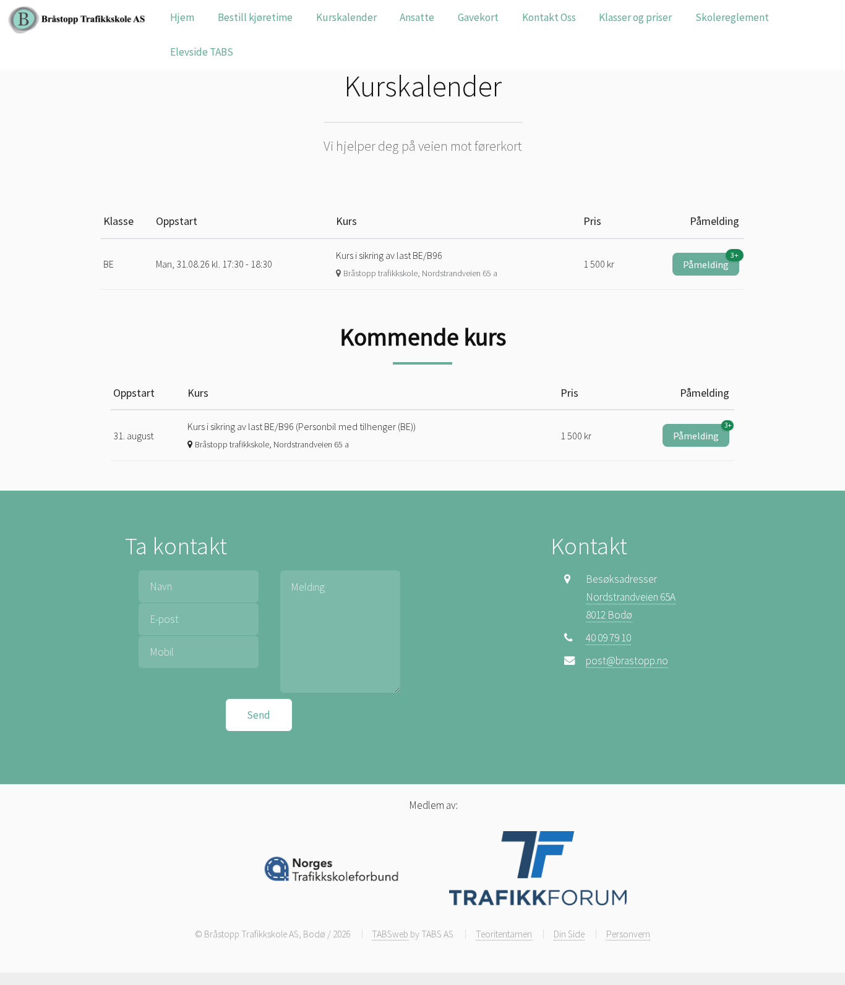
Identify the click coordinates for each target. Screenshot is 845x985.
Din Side (569, 934)
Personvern (628, 934)
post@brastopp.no (627, 660)
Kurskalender (346, 17)
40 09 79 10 (608, 638)
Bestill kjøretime (255, 17)
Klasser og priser (635, 17)
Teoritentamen (504, 934)
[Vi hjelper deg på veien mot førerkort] (80, 20)
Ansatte (417, 17)
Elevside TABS (201, 52)
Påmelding (711, 262)
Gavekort (478, 17)
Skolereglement (732, 17)
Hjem (182, 17)
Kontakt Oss (549, 17)
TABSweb (390, 934)
